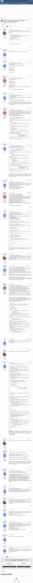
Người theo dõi (28, 19)
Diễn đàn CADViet (4, 3)
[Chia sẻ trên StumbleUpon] (8, 574)
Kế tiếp (10, 26)
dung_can (4, 361)
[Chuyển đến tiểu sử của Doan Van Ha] (4, 474)
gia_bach (5, 22)
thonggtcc (4, 546)
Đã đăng (11, 28)
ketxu (5, 28)
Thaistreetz (5, 265)
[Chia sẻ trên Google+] (3, 574)
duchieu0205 (4, 61)
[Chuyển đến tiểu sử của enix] (4, 343)
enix (4, 338)
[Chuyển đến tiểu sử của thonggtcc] (4, 550)
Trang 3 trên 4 (14, 26)
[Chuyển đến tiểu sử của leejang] (4, 215)
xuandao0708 (4, 50)
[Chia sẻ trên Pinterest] (11, 574)
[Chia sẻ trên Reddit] (7, 574)
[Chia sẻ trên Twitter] (1, 574)
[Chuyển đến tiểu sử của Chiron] (4, 491)
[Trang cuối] (11, 26)
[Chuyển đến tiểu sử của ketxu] (4, 33)
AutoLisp (14, 22)
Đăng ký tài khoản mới (9, 566)
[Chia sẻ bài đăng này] (31, 28)
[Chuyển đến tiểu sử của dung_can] (4, 366)
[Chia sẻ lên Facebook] (2, 574)
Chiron (5, 486)
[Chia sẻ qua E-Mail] (9, 574)
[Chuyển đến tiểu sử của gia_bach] (2, 21)
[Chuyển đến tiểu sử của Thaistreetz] (4, 270)
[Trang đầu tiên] (1, 26)
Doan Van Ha (4, 469)
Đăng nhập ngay (23, 566)
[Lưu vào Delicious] (6, 574)
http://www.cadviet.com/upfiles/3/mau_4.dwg (15, 188)
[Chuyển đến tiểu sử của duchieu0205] (4, 65)
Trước (3, 26)
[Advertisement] (16, 10)
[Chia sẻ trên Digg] (4, 574)
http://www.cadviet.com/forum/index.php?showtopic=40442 (17, 529)
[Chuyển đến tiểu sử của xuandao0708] (4, 54)
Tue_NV (4, 521)
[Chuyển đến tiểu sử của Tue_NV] (4, 525)
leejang (4, 210)
